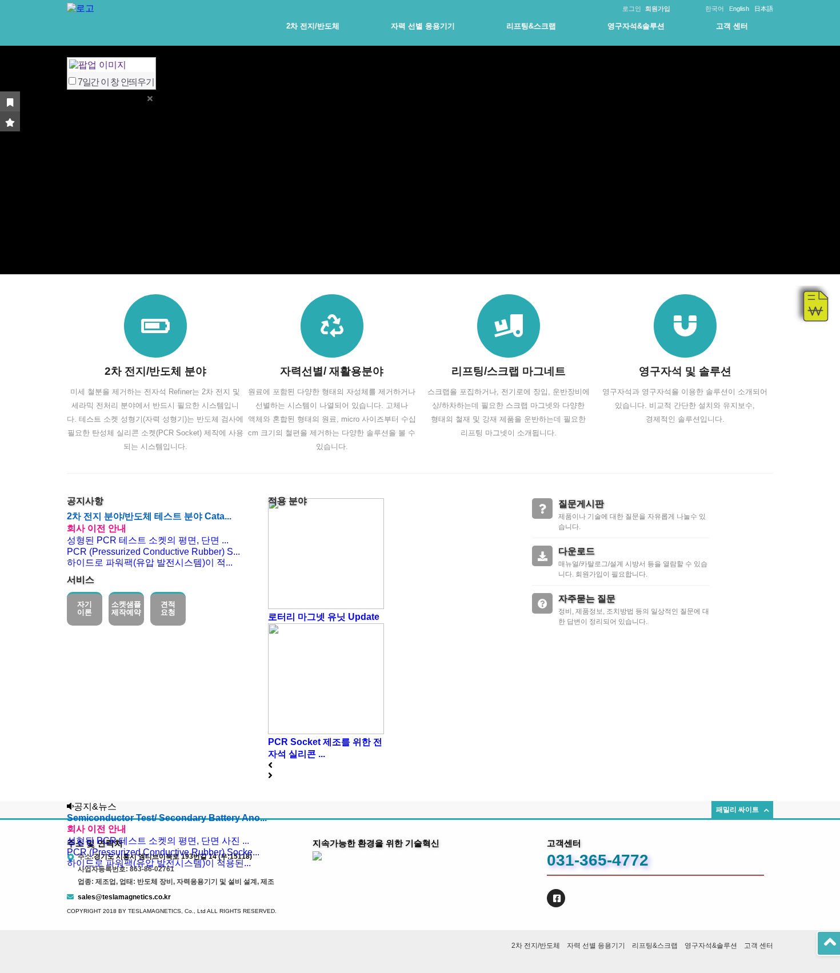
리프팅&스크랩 (531, 26)
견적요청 (168, 608)
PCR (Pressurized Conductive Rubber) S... (153, 551)
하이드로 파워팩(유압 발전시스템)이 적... (150, 562)
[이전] (270, 765)
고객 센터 (732, 26)
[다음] (270, 775)
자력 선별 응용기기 (423, 26)
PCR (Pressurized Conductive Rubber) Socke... (163, 852)
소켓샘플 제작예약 (126, 608)
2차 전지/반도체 (312, 26)
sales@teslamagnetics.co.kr (124, 897)
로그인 (631, 8)
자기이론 (84, 608)
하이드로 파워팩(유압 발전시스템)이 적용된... (159, 863)
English (739, 8)
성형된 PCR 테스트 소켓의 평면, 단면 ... (148, 540)
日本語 (763, 8)
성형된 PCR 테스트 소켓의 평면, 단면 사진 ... (158, 841)
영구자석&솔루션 (636, 26)
